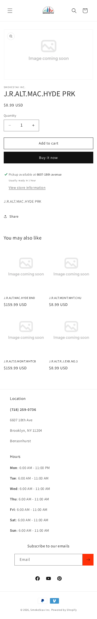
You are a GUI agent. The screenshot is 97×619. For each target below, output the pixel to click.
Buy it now (48, 157)
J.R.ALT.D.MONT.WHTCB (20, 361)
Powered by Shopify (64, 610)
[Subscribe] (88, 560)
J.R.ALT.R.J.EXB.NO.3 (63, 361)
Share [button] (14, 216)
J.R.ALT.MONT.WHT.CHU (65, 298)
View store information (27, 187)
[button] (9, 10)
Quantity (10, 115)
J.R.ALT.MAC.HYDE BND (19, 298)
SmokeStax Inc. (40, 610)
